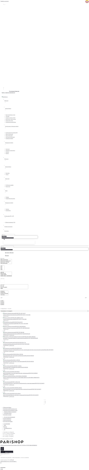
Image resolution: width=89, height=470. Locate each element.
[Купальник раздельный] (6, 261)
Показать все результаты (7, 237)
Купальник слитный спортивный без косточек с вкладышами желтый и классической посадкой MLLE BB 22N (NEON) (28, 349)
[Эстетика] (4, 294)
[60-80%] (2, 304)
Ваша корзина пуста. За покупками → (9, 461)
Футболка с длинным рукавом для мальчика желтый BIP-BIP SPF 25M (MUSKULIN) (20, 338)
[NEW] (14, 288)
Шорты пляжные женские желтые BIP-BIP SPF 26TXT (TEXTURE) (16, 314)
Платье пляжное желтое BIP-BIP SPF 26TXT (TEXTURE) (15, 319)
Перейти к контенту (5, 1)
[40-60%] (2, 303)
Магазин (7, 255)
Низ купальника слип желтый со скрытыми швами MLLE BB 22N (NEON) (18, 361)
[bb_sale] (14, 286)
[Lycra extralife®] (14, 287)
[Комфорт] (4, 291)
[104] (2, 266)
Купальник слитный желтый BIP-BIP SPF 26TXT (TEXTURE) (15, 323)
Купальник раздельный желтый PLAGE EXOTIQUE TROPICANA (16, 344)
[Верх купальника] (6, 259)
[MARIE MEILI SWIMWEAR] (6, 275)
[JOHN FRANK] (6, 274)
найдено (4, 236)
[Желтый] (2, 278)
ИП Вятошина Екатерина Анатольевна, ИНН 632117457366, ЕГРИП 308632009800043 (19, 445)
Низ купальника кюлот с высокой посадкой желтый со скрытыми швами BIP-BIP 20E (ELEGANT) (23, 383)
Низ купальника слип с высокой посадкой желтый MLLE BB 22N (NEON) (18, 355)
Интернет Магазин (9, 252)
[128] (2, 269)
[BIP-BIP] (6, 272)
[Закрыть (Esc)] (1, 467)
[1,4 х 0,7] (14, 285)
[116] (2, 268)
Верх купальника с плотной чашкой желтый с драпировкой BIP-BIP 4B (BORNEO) (20, 373)
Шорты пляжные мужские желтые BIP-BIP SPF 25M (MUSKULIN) (16, 333)
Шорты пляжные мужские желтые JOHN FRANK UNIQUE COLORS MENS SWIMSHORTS (21, 377)
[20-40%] (2, 302)
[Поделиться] (2, 467)
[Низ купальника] (6, 263)
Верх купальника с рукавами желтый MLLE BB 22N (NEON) (15, 367)
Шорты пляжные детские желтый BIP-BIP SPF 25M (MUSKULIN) (16, 328)
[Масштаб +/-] (4, 467)
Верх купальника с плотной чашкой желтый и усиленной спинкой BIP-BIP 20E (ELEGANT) (22, 389)
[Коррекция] (4, 292)
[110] (2, 267)
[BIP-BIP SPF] (6, 273)
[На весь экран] (3, 467)
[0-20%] (2, 301)
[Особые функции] (4, 293)
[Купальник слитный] (6, 262)
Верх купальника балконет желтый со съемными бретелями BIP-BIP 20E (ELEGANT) (21, 395)
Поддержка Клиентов (14, 91)
